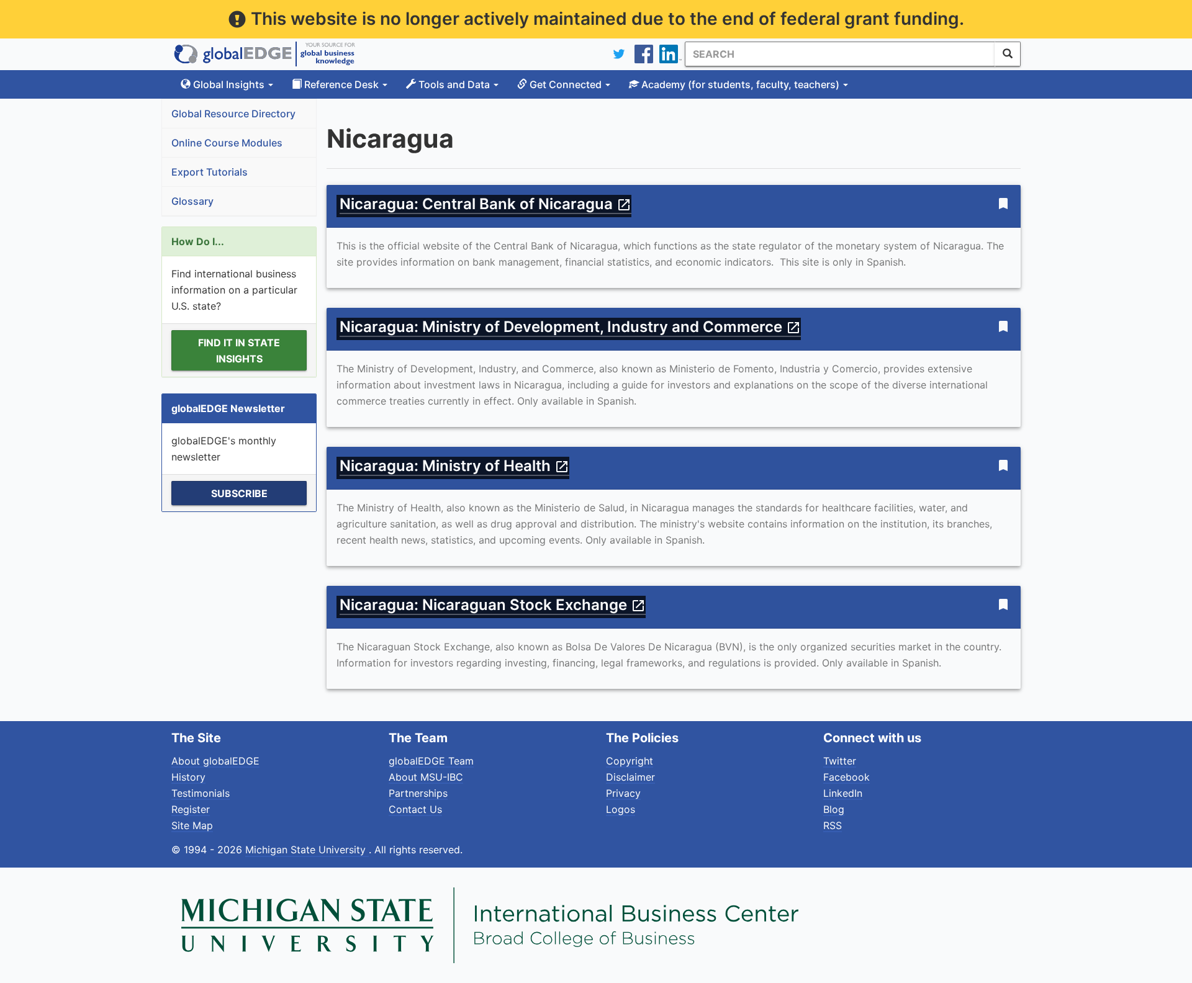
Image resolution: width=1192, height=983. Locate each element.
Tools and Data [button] (454, 84)
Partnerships (418, 793)
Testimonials (200, 793)
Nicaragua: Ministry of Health (454, 466)
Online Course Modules (226, 143)
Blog (833, 809)
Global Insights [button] (229, 84)
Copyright (629, 761)
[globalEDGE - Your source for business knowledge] (264, 54)
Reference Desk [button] (341, 84)
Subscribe (239, 493)
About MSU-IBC (426, 777)
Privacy (623, 793)
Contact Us (415, 809)
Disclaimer (630, 777)
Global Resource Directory (233, 113)
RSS (832, 825)
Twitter (839, 761)
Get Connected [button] (565, 84)
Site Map (192, 825)
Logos (620, 809)
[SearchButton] (1008, 54)
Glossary (192, 201)
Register (190, 809)
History (188, 777)
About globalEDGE (215, 761)
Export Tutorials (209, 172)
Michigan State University (307, 849)
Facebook (846, 777)
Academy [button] (739, 84)
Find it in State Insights (239, 350)
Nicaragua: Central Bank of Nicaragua (485, 204)
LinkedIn (842, 793)
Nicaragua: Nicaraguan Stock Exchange (493, 605)
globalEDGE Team (431, 761)
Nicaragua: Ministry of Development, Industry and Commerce (570, 327)
